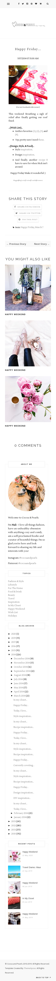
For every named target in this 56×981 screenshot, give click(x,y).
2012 (13, 825)
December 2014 (21, 658)
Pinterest (39, 180)
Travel (11, 598)
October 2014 (20, 667)
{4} (16, 134)
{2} (37, 131)
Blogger (15, 180)
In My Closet (14, 605)
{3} (41, 131)
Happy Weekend (15, 314)
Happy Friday (27, 227)
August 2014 (20, 675)
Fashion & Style (16, 581)
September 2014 (22, 671)
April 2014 (19, 691)
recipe (42, 160)
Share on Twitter (29, 213)
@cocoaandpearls (28, 558)
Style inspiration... (22, 716)
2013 (13, 821)
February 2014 (21, 813)
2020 (13, 634)
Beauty (11, 595)
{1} (34, 131)
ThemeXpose (30, 968)
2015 (13, 650)
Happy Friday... (20, 705)
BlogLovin (22, 180)
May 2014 (18, 687)
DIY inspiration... (22, 798)
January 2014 (20, 817)
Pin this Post (29, 220)
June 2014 (18, 683)
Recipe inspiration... (23, 727)
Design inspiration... (23, 792)
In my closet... (20, 700)
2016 (13, 646)
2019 (13, 638)
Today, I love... (20, 710)
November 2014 (22, 662)
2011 (13, 829)
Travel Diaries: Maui (31, 867)
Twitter (27, 180)
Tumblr (33, 180)
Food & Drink (15, 591)
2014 (13, 654)
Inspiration (14, 602)
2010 (13, 833)
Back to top (42, 977)
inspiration (26, 149)
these (41, 140)
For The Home (15, 588)
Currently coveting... (23, 765)
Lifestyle (12, 584)
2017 (13, 642)
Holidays (12, 615)
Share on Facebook (29, 207)
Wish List (13, 612)
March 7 (39, 227)
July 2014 (18, 679)
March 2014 (19, 696)
